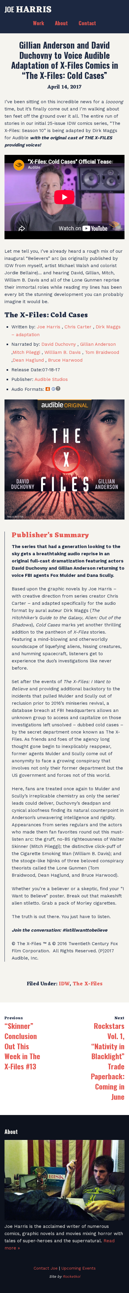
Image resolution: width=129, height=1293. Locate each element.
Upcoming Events (79, 1268)
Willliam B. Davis (63, 352)
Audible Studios (51, 379)
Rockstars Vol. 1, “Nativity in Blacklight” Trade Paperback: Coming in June (107, 1061)
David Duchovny (59, 344)
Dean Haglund (29, 360)
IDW (64, 984)
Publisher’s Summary (50, 535)
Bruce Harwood (65, 360)
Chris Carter (78, 327)
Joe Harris (48, 327)
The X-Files (88, 984)
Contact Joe (46, 1268)
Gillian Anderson (98, 344)
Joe (28, 9)
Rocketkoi (71, 1276)
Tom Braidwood (102, 352)
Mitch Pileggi (27, 352)
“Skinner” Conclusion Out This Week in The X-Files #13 (22, 1045)
